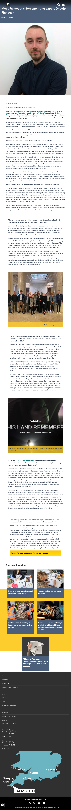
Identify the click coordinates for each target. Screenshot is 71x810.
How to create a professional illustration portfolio (20, 583)
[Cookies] (2, 805)
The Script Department (25, 460)
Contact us (6, 712)
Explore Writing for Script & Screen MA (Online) (29, 553)
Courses (5, 676)
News (4, 694)
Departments (6, 683)
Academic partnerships (10, 687)
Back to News (12, 103)
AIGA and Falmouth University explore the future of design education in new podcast (35, 654)
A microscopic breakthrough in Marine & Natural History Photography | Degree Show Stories (50, 617)
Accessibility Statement (20, 807)
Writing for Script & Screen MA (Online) (31, 113)
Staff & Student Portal (9, 724)
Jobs (4, 702)
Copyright (35, 807)
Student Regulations (48, 807)
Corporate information (9, 706)
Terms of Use (56, 807)
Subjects (5, 680)
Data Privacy (40, 807)
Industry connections (28, 107)
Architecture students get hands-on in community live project (20, 617)
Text (11, 107)
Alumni (4, 720)
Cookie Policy (29, 807)
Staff (3, 698)
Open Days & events (9, 716)
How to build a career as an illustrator (50, 583)
